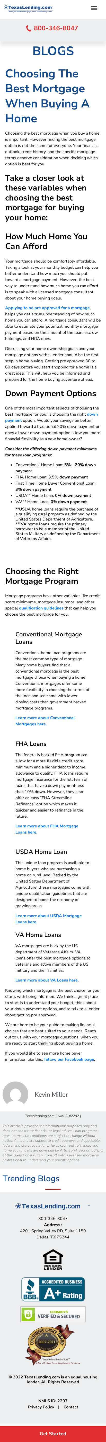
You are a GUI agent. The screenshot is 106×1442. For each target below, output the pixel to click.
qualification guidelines (41, 608)
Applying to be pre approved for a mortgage (47, 308)
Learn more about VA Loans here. (47, 980)
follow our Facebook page (69, 1059)
